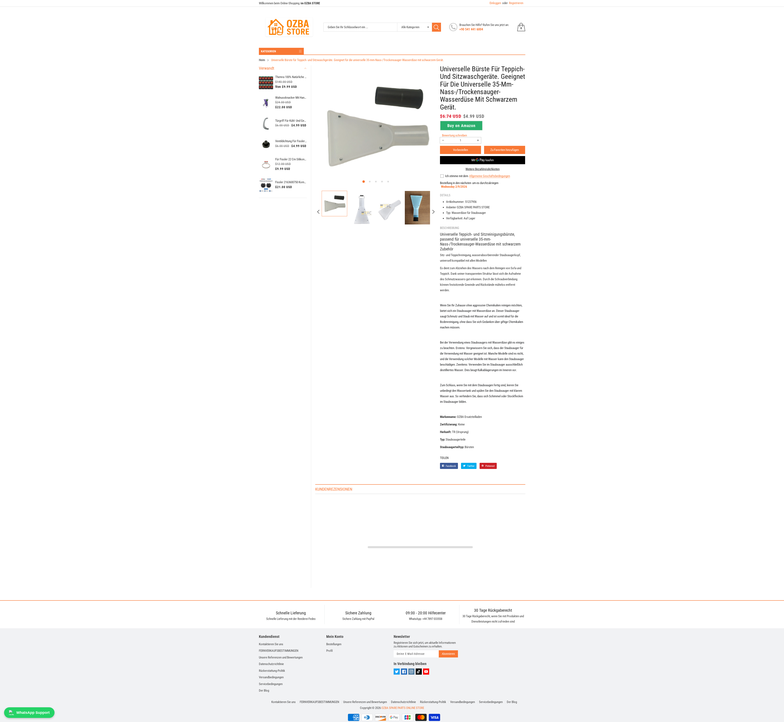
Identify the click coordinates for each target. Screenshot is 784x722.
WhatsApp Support (33, 713)
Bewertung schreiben (454, 135)
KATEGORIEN (268, 51)
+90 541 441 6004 (471, 29)
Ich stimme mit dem (456, 176)
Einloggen (495, 3)
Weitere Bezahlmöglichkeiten (483, 169)
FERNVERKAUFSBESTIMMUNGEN (278, 651)
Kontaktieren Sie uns (271, 644)
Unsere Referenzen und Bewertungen (281, 657)
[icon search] (436, 27)
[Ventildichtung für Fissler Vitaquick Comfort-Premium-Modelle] (266, 144)
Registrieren (512, 3)
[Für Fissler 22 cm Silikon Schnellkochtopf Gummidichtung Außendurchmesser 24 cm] (266, 164)
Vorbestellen (460, 150)
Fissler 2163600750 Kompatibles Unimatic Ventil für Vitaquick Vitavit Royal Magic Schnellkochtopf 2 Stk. (291, 182)
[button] (364, 182)
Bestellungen (333, 644)
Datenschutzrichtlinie (271, 664)
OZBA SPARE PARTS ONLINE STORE (402, 708)
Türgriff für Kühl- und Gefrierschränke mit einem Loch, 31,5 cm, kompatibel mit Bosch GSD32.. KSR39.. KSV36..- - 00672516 (291, 121)
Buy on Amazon (461, 125)
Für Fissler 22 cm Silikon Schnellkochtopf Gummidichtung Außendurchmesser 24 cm (291, 159)
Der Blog (264, 690)
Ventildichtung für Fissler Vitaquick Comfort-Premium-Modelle (291, 141)
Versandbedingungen (271, 677)
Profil (329, 651)
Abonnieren (448, 653)
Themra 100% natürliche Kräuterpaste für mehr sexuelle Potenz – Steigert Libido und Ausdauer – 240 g (291, 77)
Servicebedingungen (271, 684)
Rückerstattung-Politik (272, 671)
